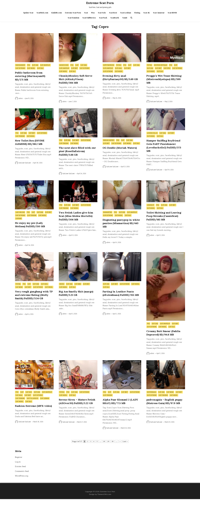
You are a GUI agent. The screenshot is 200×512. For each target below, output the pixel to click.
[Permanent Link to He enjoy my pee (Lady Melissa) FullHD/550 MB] (34, 194)
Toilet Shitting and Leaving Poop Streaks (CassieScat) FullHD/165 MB (163, 216)
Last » (125, 441)
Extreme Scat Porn (100, 3)
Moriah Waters (108, 140)
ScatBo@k (114, 18)
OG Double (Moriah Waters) (120, 147)
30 (112, 441)
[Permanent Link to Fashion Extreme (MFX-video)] (34, 374)
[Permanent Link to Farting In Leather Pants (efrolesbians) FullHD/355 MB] (122, 266)
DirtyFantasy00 (108, 65)
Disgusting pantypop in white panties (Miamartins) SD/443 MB (121, 223)
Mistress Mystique (160, 65)
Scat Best (113, 13)
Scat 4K (146, 13)
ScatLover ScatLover (156, 101)
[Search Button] (131, 17)
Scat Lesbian (125, 13)
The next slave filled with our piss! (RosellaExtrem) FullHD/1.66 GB (77, 151)
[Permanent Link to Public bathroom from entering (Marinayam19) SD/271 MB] (34, 47)
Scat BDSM (172, 13)
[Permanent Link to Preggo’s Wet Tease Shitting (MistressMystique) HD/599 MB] (165, 47)
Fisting (137, 13)
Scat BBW (78, 284)
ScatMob (18, 218)
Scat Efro (167, 68)
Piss (93, 13)
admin (21, 98)
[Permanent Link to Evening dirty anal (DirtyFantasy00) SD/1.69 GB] (122, 47)
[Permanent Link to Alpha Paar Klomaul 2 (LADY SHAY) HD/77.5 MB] (122, 374)
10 (104, 441)
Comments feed (22, 471)
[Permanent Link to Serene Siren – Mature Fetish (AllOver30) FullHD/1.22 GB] (78, 374)
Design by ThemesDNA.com (100, 494)
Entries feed (20, 466)
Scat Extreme (20, 68)
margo (61, 284)
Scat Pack (103, 18)
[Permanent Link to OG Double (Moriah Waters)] (122, 122)
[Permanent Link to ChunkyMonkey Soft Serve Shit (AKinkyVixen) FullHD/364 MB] (78, 47)
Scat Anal (118, 68)
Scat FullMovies (89, 18)
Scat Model (31, 68)
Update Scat (28, 13)
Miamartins (107, 212)
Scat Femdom (73, 18)
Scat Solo (102, 13)
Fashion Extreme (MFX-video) (33, 405)
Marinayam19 (20, 65)
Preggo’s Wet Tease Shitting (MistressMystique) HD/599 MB (163, 79)
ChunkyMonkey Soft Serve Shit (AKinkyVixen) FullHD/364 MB (75, 79)
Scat (86, 13)
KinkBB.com (56, 13)
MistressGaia (151, 392)
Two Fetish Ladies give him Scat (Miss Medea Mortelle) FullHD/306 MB (76, 216)
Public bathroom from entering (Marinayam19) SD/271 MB (30, 76)
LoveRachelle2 (152, 133)
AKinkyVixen (63, 65)
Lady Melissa (20, 212)
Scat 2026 (35, 65)
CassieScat (150, 205)
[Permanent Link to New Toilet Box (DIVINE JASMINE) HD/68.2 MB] (34, 119)
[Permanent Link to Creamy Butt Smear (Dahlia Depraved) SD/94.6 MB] (165, 286)
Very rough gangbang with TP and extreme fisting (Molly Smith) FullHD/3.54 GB (34, 295)
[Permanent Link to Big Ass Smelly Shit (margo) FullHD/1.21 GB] (78, 266)
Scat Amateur (158, 13)
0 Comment (49, 35)
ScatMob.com (42, 13)
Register (18, 457)
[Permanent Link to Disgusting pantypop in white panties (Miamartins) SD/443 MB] (122, 194)
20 (108, 441)
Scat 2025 (29, 392)
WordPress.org (21, 475)
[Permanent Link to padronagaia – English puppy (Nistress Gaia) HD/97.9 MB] (165, 374)
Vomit (124, 18)
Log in (18, 461)
